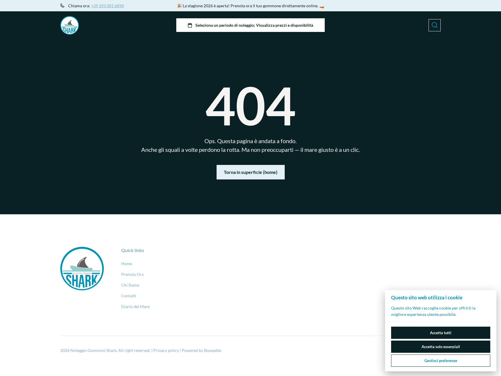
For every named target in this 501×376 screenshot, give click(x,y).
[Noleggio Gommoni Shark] (69, 25)
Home (126, 263)
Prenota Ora (132, 274)
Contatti (128, 295)
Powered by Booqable (201, 350)
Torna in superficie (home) (250, 172)
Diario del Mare (135, 306)
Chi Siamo (130, 285)
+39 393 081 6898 (107, 5)
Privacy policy (166, 350)
